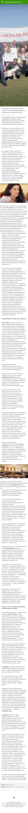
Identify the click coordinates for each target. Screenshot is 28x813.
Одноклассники (20, 763)
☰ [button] (2, 2)
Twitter (17, 756)
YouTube (5, 762)
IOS (14, 743)
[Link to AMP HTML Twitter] (14, 797)
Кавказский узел (14, 151)
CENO (8, 743)
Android (13, 737)
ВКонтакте (11, 763)
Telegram (15, 758)
